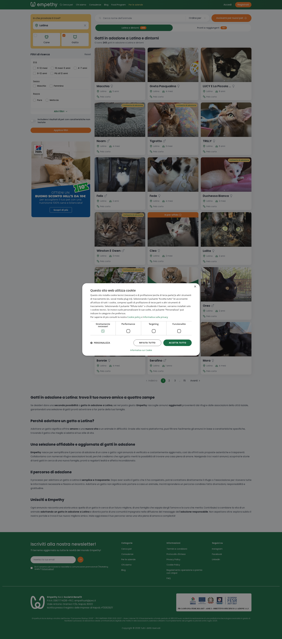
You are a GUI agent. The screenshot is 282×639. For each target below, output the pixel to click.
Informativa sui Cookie (141, 350)
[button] (100, 342)
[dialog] (141, 319)
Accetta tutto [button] (177, 342)
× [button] (195, 287)
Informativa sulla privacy (155, 317)
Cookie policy (134, 317)
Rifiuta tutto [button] (147, 342)
